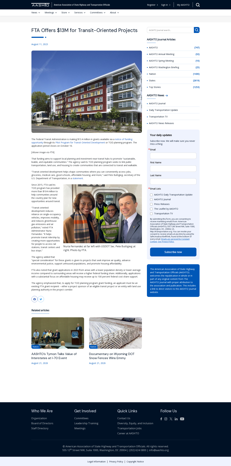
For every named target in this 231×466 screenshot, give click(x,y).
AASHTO (153, 47)
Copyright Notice (135, 461)
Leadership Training (86, 423)
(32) (198, 54)
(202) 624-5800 (137, 450)
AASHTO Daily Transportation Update (173, 194)
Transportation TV (158, 116)
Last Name (155, 175)
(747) (197, 47)
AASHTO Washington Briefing (164, 67)
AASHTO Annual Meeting (161, 54)
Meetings (49, 12)
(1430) (196, 73)
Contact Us (123, 418)
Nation (152, 73)
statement (77, 178)
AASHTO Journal (157, 103)
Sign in (164, 4)
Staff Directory (39, 428)
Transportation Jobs (129, 428)
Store (64, 12)
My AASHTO (183, 4)
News (34, 12)
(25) (198, 67)
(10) (198, 60)
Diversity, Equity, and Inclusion (135, 423)
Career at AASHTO (128, 433)
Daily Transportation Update (163, 109)
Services (78, 12)
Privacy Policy (116, 461)
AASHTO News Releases (161, 123)
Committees (96, 12)
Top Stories (155, 87)
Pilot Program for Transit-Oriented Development (80, 142)
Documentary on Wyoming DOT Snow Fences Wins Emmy (112, 356)
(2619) (196, 80)
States (152, 80)
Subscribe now (173, 252)
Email (153, 150)
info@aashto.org (159, 450)
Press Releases (162, 204)
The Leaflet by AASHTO (166, 208)
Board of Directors (42, 423)
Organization (39, 418)
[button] (165, 4)
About (113, 12)
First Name (155, 162)
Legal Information (96, 461)
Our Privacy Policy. (166, 241)
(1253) (196, 87)
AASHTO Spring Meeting (161, 60)
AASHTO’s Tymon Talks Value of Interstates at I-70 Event (54, 356)
